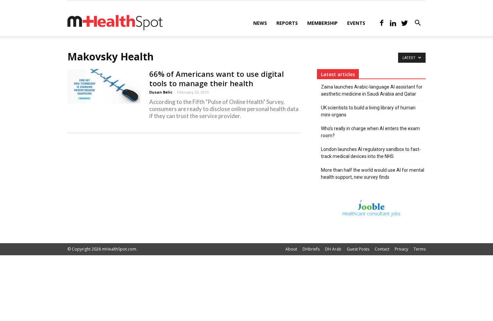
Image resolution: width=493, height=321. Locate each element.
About (291, 249)
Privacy (401, 249)
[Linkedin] (393, 23)
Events (356, 23)
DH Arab (333, 249)
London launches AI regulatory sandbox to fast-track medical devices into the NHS (371, 153)
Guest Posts (358, 249)
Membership (322, 23)
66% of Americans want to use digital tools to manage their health (216, 78)
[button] (417, 23)
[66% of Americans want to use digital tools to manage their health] (104, 86)
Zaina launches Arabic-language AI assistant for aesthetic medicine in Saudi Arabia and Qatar (372, 90)
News (260, 23)
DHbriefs (311, 249)
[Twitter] (404, 23)
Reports (287, 23)
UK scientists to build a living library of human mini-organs (368, 111)
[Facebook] (382, 23)
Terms (420, 249)
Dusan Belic (160, 92)
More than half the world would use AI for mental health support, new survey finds (372, 173)
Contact (382, 249)
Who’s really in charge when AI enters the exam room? (370, 132)
